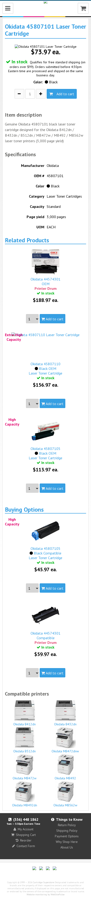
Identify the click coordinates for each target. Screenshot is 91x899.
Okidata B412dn (24, 724)
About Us (66, 847)
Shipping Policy (66, 830)
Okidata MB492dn (24, 805)
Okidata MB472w (24, 778)
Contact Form (26, 846)
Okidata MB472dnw (65, 751)
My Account (25, 829)
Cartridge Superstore (43, 882)
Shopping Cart (26, 835)
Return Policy (67, 825)
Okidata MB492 (65, 778)
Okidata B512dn (24, 751)
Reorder (26, 840)
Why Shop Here (67, 842)
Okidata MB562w (65, 805)
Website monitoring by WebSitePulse (45, 894)
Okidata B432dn (65, 724)
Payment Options (67, 836)
